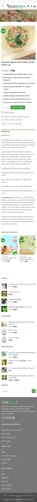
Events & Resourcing (8, 437)
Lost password (6, 489)
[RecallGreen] (16, 6)
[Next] (35, 251)
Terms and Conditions (8, 456)
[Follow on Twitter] (6, 417)
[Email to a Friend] (13, 124)
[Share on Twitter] (10, 124)
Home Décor (15, 13)
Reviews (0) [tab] (5, 135)
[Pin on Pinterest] (16, 124)
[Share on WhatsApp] (3, 124)
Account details (6, 485)
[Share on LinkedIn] (20, 124)
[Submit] (34, 391)
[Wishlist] (28, 6)
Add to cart (17, 107)
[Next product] (16, 17)
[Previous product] (20, 17)
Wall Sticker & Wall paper (24, 13)
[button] (2, 6)
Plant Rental (5, 433)
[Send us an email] (10, 417)
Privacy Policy (6, 459)
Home (5, 13)
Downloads (5, 478)
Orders (3, 474)
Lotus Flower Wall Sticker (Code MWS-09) (9, 258)
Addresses (4, 481)
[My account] (31, 6)
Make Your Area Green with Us (11, 430)
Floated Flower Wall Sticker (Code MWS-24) (26, 258)
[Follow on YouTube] (13, 417)
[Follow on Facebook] (3, 417)
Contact (4, 463)
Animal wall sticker (10, 120)
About (3, 452)
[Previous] (1, 251)
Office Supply (6, 441)
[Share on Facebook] (6, 124)
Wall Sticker (19, 120)
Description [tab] (5, 131)
